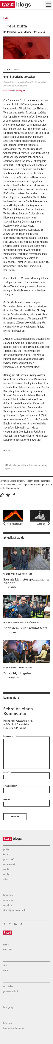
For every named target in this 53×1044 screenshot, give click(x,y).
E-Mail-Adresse (10, 786)
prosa (7, 468)
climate (12, 465)
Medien (6, 869)
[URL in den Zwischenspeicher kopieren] (2, 495)
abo (5, 965)
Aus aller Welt (9, 864)
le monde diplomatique (13, 1027)
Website (6, 799)
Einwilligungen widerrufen (15, 910)
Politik (6, 849)
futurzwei (7, 1023)
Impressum (8, 895)
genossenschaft (10, 991)
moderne (42, 465)
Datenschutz (8, 900)
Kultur (6, 854)
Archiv (6, 874)
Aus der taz (8, 986)
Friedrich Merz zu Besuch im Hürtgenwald (22, 622)
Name (6, 772)
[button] (8, 495)
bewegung (8, 1007)
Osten (5, 879)
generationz (22, 465)
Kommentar (8, 736)
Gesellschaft (8, 859)
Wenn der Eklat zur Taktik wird (17, 668)
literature (33, 465)
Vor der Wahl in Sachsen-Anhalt (17, 574)
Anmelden (7, 905)
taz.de (6, 944)
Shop (5, 970)
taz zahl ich (8, 949)
